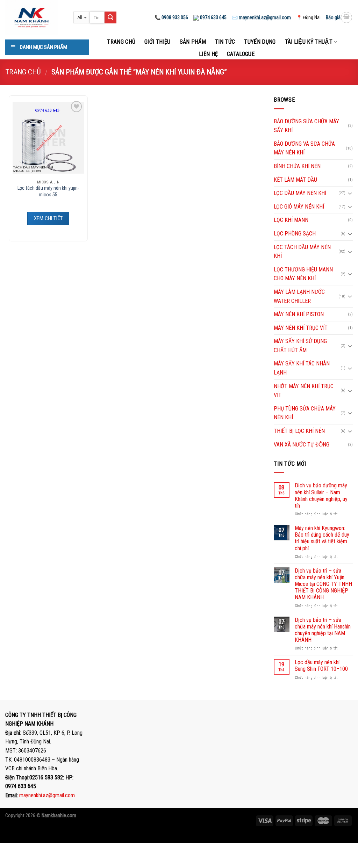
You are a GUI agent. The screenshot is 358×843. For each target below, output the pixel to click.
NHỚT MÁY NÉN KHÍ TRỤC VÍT (304, 391)
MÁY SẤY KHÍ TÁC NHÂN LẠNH (302, 368)
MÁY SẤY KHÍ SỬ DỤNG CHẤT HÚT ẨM (300, 346)
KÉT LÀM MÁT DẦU (295, 179)
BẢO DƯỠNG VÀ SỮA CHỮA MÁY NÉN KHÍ (304, 148)
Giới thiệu (157, 41)
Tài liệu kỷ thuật (308, 41)
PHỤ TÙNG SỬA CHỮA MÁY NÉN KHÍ (305, 413)
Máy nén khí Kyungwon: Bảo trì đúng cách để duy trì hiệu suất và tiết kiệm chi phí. (322, 538)
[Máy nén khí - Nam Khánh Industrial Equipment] (34, 17)
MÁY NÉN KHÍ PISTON (299, 314)
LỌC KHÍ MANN (291, 220)
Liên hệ (208, 54)
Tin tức (225, 41)
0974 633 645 (213, 17)
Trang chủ (121, 41)
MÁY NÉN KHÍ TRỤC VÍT (301, 328)
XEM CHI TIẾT (48, 218)
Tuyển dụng (259, 41)
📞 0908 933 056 (171, 17)
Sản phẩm (193, 41)
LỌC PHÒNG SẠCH (295, 233)
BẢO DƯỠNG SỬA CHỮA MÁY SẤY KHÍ (306, 126)
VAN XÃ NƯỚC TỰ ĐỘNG (301, 444)
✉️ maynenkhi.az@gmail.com (261, 17)
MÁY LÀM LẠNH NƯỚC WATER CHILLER (299, 296)
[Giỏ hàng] (346, 17)
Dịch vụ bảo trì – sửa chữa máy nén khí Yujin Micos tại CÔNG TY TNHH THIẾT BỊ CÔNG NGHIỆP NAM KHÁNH (323, 584)
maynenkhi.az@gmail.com (47, 795)
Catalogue (241, 54)
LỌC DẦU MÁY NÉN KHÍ (300, 193)
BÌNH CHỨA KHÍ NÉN (297, 166)
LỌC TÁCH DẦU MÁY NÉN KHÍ (302, 252)
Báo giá (333, 17)
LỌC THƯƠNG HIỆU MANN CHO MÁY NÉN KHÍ (303, 274)
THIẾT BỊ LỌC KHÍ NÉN (299, 431)
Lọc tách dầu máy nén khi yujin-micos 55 (48, 191)
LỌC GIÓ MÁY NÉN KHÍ (299, 206)
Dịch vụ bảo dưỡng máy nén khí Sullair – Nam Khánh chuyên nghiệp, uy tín (321, 495)
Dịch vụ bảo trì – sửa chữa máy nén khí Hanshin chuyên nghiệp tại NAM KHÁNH (323, 630)
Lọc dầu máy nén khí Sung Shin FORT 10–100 (321, 665)
